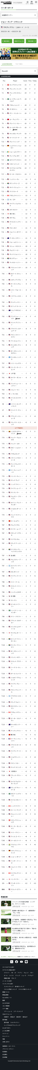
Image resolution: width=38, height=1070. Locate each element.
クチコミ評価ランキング (10, 989)
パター (32, 972)
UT (15, 972)
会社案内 (4, 1054)
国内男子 (18, 1017)
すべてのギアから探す (8, 967)
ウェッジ (26, 972)
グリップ (17, 975)
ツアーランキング (18, 1011)
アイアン (20, 972)
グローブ (13, 978)
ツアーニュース (8, 1011)
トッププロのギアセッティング (12, 1025)
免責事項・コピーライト (8, 1046)
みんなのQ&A (6, 1003)
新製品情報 (5, 995)
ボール (6, 975)
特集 (3, 1039)
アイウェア (30, 975)
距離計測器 (7, 978)
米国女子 (12, 1017)
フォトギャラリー (15, 1022)
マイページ (5, 1033)
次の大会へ (31, 41)
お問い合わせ (5, 1042)
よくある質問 (5, 1031)
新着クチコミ (5, 992)
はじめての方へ (6, 1028)
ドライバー (7, 972)
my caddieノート (7, 997)
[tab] (19, 64)
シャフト (11, 975)
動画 (3, 1000)
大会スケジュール (19, 41)
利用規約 (4, 1051)
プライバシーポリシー (8, 1049)
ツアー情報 (5, 1008)
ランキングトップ (8, 986)
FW (12, 972)
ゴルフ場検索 (5, 1006)
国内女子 (25, 1017)
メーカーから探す (7, 981)
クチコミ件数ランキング (24, 989)
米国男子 (6, 1017)
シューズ (24, 975)
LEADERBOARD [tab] (7, 64)
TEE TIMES (19, 64)
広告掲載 (4, 1057)
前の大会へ (7, 41)
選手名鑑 (6, 1022)
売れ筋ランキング (19, 986)
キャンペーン (5, 1036)
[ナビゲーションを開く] (36, 3)
